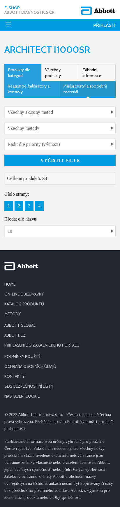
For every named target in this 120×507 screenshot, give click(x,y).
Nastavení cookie (22, 396)
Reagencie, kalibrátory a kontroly (29, 89)
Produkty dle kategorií (19, 72)
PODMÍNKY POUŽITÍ (22, 356)
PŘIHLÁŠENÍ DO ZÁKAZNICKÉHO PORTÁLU (42, 345)
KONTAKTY (14, 376)
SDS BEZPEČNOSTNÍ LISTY (28, 386)
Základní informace (91, 72)
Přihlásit (104, 25)
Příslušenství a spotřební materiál (85, 89)
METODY (12, 314)
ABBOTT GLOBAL (20, 325)
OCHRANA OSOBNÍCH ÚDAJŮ (30, 366)
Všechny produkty (53, 72)
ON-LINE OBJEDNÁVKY (24, 294)
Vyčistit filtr (60, 160)
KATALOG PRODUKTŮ (24, 304)
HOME (9, 284)
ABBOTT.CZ (15, 335)
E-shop (29, 10)
